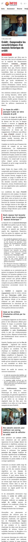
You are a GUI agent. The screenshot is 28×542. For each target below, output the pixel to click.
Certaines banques (19, 64)
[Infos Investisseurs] (11, 3)
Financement (6, 54)
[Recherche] (21, 3)
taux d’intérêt (9, 134)
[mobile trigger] (3, 3)
